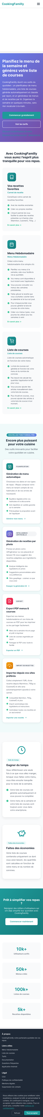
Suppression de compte (11, 1087)
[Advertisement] (21, 29)
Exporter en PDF (13, 650)
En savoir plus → (14, 225)
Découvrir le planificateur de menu (17, 131)
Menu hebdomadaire (10, 1050)
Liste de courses (8, 1053)
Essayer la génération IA (16, 586)
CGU (3, 1077)
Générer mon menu (14, 519)
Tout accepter (32, 1113)
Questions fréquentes (10, 1063)
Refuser (17, 1113)
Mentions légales (8, 1083)
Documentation (8, 1060)
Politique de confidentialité (12, 1080)
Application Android (9, 1067)
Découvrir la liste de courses (14, 135)
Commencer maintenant (21, 921)
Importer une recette (15, 718)
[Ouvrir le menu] (38, 4)
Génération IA (34, 135)
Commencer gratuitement (21, 115)
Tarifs (4, 1056)
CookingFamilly (13, 4)
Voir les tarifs (21, 124)
